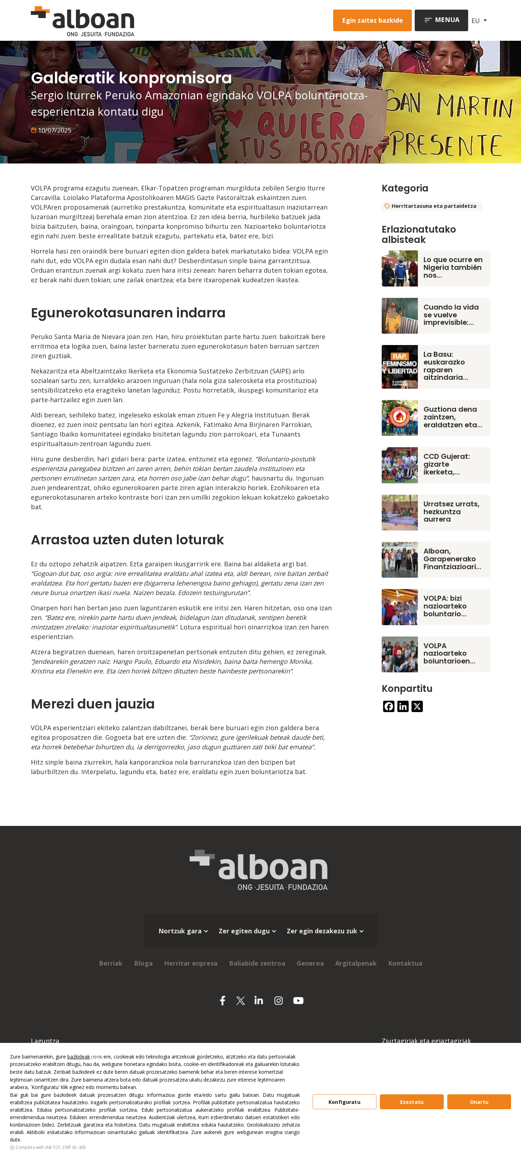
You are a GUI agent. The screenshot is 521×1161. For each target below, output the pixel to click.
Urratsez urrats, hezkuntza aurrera (452, 511)
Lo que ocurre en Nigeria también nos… (453, 267)
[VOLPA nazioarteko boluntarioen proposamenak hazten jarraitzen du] (400, 653)
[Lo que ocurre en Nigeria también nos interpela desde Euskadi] (400, 267)
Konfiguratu (344, 1102)
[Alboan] (120, 20)
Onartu (479, 1102)
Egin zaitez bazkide (372, 20)
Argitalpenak (356, 963)
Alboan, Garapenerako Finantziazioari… (452, 559)
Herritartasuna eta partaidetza (434, 205)
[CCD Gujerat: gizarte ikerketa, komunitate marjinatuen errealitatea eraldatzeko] (400, 464)
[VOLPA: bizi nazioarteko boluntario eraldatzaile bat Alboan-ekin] (400, 606)
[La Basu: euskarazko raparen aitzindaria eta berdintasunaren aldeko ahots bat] (400, 366)
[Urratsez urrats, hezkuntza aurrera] (400, 511)
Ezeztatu (412, 1102)
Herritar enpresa (191, 963)
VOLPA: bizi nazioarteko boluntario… (445, 606)
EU (476, 20)
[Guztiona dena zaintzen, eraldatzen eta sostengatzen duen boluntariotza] (400, 417)
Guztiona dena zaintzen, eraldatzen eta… (453, 417)
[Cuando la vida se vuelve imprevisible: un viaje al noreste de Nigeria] (400, 315)
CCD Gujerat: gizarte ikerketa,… (447, 464)
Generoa (310, 963)
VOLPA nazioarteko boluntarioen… (449, 653)
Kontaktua (405, 963)
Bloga (143, 963)
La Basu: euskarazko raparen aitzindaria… (446, 365)
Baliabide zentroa (257, 963)
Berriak (111, 963)
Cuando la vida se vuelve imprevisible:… (451, 315)
